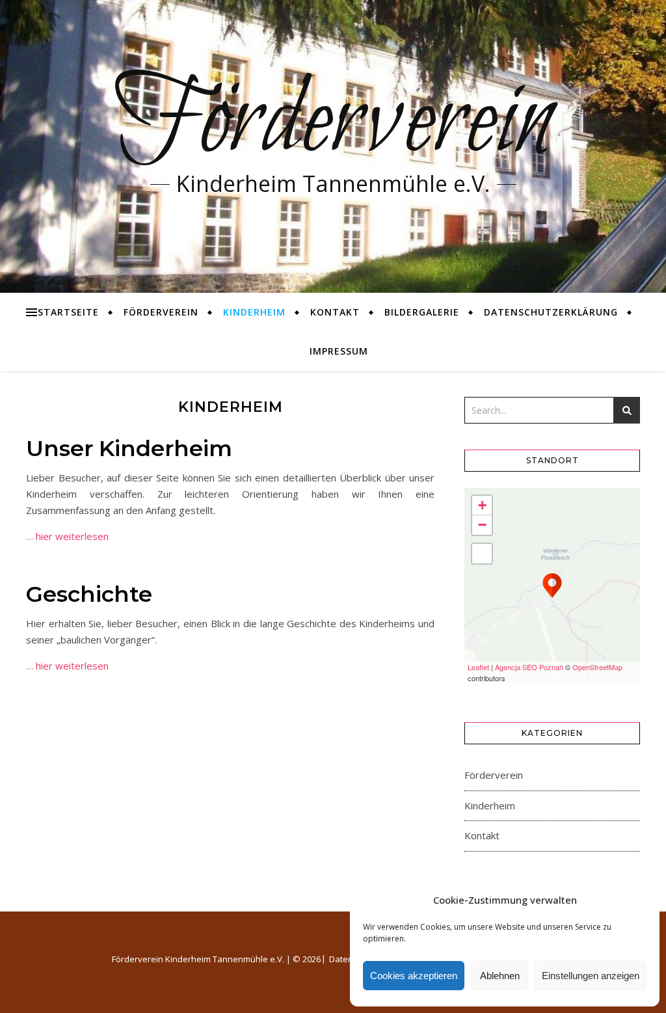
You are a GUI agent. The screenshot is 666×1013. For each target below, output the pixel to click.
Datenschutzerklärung (551, 312)
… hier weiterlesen (67, 536)
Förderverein (333, 124)
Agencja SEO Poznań (529, 667)
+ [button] (482, 505)
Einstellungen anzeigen (590, 975)
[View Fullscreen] (482, 553)
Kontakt (335, 312)
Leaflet (478, 667)
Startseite (68, 312)
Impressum (339, 351)
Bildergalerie (421, 312)
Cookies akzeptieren (413, 975)
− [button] (482, 525)
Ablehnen (500, 975)
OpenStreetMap (597, 667)
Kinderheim (254, 312)
